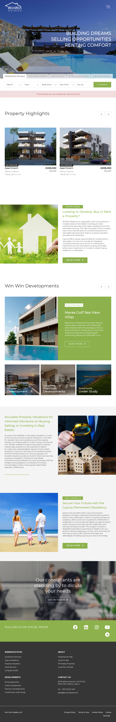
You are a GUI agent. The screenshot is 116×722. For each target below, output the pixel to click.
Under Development (13, 685)
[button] (14, 85)
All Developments (12, 682)
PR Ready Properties (66, 664)
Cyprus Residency (12, 660)
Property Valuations (12, 664)
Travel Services (10, 667)
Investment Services (13, 657)
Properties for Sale (65, 657)
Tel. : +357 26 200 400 (66, 689)
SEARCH (103, 85)
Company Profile (11, 670)
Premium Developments (15, 689)
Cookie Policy (97, 712)
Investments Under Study (15, 692)
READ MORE (76, 344)
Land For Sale (63, 660)
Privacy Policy (69, 712)
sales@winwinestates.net (68, 693)
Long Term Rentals (65, 667)
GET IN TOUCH (57, 600)
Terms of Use (83, 712)
